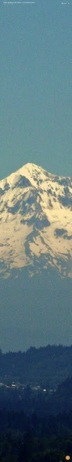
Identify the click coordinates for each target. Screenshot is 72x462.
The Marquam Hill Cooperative (19, 2)
